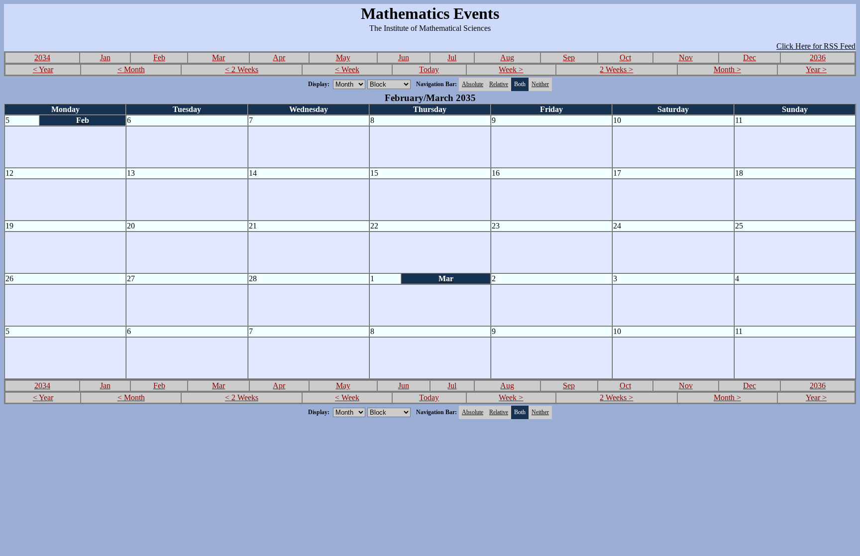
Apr (279, 57)
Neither (540, 84)
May (343, 57)
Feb (159, 57)
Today (429, 69)
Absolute (472, 84)
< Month (131, 69)
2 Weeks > (616, 69)
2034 (42, 57)
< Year (43, 69)
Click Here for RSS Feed (816, 46)
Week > (511, 69)
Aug (507, 57)
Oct (625, 57)
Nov (686, 57)
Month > (727, 69)
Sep (569, 57)
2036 (818, 57)
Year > (816, 69)
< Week (347, 69)
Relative (498, 84)
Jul (451, 57)
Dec (749, 57)
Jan (105, 57)
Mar (218, 57)
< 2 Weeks (241, 69)
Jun (403, 57)
